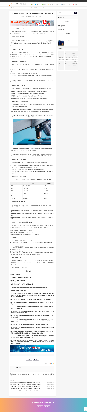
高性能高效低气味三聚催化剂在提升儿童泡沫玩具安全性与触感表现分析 (25, 393)
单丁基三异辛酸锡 (67, 65)
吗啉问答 (76, 4)
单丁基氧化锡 (74, 65)
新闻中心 (20, 7)
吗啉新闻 (51, 4)
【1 (59, 63)
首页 (32, 4)
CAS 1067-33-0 (61, 57)
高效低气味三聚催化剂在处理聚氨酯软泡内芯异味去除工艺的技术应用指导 (26, 390)
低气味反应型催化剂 (74, 63)
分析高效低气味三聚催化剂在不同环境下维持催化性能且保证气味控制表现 (26, 384)
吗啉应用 (44, 4)
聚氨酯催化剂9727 (68, 40)
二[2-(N (66, 63)
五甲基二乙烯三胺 (68, 33)
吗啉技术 (57, 4)
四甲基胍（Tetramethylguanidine (61, 67)
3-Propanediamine (61, 54)
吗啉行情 (69, 4)
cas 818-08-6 (67, 20)
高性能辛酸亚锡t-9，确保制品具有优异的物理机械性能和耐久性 (20, 375)
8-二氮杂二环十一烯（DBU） (74, 56)
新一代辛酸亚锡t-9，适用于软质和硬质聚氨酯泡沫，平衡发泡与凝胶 (43, 375)
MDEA (60, 61)
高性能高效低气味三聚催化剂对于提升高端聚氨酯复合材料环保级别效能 (25, 382)
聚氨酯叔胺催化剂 (74, 69)
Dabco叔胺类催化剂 (61, 59)
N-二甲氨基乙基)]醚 (74, 61)
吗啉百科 (63, 4)
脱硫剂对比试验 (61, 29)
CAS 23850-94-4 (74, 57)
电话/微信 (47, 406)
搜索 (76, 12)
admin (24, 16)
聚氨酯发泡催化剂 (67, 69)
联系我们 (39, 406)
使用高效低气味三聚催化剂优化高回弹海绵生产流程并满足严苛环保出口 (25, 388)
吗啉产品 (38, 4)
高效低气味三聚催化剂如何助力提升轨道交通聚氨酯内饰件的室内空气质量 (26, 386)
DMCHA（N (74, 59)
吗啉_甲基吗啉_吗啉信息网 (13, 7)
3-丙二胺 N (73, 53)
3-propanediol (67, 53)
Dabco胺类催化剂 (67, 59)
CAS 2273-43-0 (67, 57)
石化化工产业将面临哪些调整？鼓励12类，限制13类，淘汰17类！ (61, 69)
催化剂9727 (60, 65)
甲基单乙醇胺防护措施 (62, 25)
